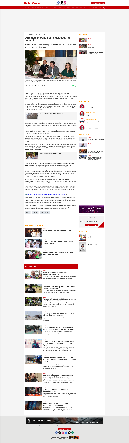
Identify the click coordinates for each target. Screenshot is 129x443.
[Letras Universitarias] (82, 120)
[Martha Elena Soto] (82, 113)
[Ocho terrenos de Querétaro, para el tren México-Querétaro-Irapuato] (33, 317)
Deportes (95, 7)
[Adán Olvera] (82, 106)
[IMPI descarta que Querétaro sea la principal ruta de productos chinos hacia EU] (83, 145)
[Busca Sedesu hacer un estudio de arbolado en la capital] (33, 276)
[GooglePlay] (72, 432)
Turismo (90, 7)
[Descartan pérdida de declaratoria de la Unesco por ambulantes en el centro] (33, 379)
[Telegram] (36, 86)
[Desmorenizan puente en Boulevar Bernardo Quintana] (33, 393)
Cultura (69, 7)
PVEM (27, 212)
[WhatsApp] (33, 86)
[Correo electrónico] (39, 86)
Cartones (59, 7)
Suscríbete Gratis (91, 225)
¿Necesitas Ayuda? (64, 429)
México (39, 7)
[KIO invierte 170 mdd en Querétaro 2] (83, 139)
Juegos (100, 7)
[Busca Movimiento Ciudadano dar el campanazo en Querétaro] (83, 151)
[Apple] (69, 432)
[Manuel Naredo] (82, 127)
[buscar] (104, 8)
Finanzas (48, 7)
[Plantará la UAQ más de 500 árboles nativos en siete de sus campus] (33, 303)
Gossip (64, 7)
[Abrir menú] (25, 8)
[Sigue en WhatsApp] (73, 86)
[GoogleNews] (66, 432)
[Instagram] (65, 2)
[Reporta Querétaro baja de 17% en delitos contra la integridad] (33, 289)
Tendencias (75, 7)
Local (29, 7)
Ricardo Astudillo (45, 212)
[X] (62, 2)
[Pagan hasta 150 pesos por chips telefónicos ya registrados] (33, 407)
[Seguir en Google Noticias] (76, 86)
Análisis (54, 7)
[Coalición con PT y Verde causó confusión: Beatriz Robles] (33, 243)
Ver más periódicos (98, 3)
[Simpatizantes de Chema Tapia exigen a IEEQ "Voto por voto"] (33, 254)
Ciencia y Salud (82, 7)
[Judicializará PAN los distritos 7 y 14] (33, 232)
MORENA (35, 212)
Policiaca (34, 7)
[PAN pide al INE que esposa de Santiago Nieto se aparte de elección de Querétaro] (83, 157)
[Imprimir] (45, 86)
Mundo (43, 7)
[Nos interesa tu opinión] (64, 420)
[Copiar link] (42, 86)
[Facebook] (58, 2)
